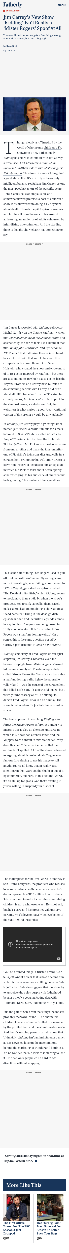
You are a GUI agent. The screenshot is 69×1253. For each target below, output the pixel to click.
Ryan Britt (11, 46)
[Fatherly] (12, 5)
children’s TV (52, 148)
